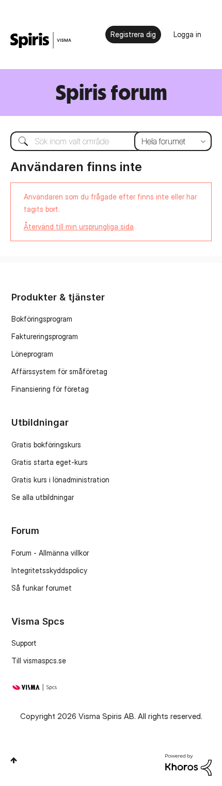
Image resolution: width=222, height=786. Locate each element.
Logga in (187, 34)
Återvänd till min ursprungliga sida (79, 226)
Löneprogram (32, 353)
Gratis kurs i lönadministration (60, 479)
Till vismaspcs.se (38, 660)
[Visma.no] (40, 40)
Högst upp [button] (13, 760)
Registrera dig (133, 34)
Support (24, 643)
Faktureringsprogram (44, 336)
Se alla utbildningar (42, 497)
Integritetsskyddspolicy (49, 570)
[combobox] (111, 141)
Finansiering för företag (50, 388)
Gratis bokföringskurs (46, 444)
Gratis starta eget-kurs (49, 462)
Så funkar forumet (41, 587)
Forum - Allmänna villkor (50, 552)
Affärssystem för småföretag (59, 371)
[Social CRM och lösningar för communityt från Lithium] (188, 764)
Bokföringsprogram (41, 318)
